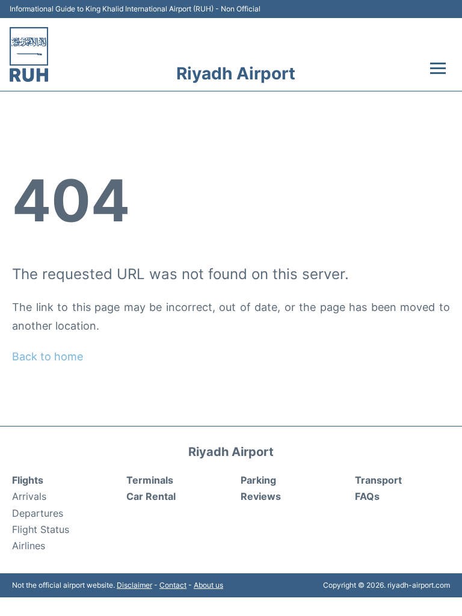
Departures (37, 513)
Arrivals (29, 496)
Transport (378, 480)
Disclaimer (134, 585)
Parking (258, 480)
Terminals (149, 480)
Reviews (261, 496)
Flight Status (40, 529)
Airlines (28, 546)
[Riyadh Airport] (29, 54)
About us (208, 585)
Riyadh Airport (235, 73)
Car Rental (151, 496)
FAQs (367, 496)
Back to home (47, 356)
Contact (172, 585)
